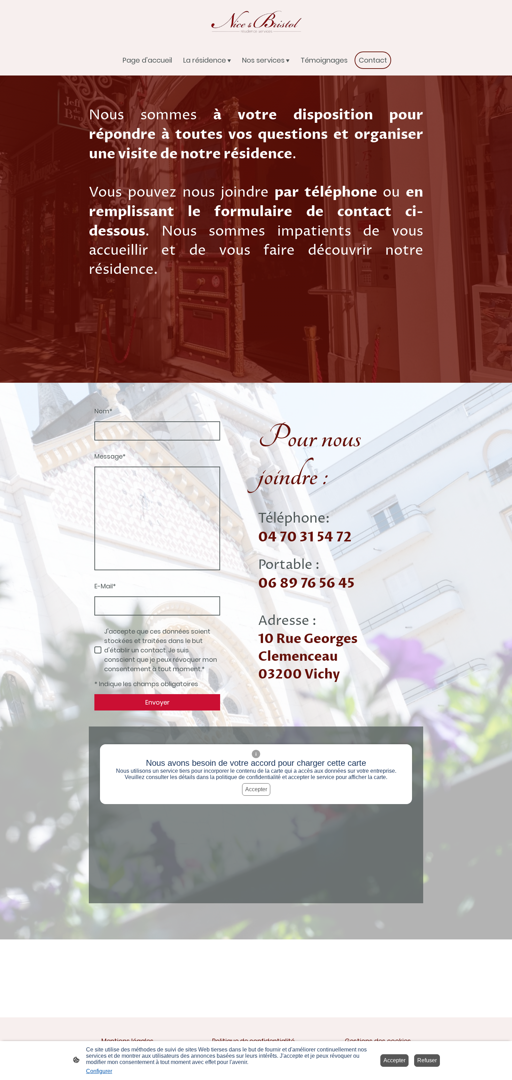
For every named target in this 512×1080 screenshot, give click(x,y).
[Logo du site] (256, 22)
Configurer (99, 1071)
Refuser (427, 1060)
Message (110, 456)
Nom (103, 411)
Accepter (256, 789)
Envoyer (157, 702)
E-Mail (105, 586)
